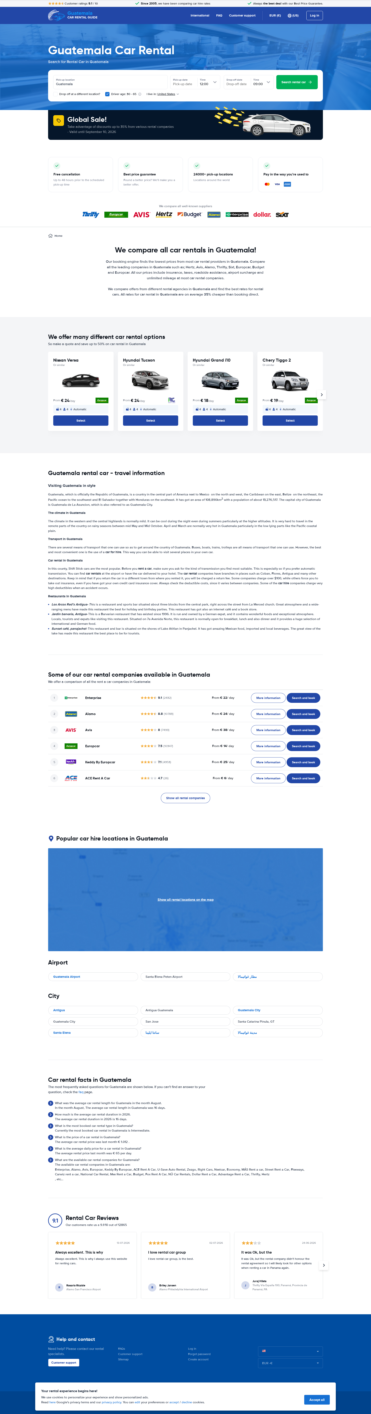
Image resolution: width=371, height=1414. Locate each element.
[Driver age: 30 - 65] (107, 94)
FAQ (219, 15)
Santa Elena (62, 1032)
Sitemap (123, 1359)
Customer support (242, 15)
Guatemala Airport (66, 976)
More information (268, 698)
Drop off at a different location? (79, 94)
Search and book (303, 698)
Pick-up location (65, 80)
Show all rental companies (185, 798)
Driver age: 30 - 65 (123, 94)
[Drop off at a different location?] (55, 94)
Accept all (317, 1399)
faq (81, 1092)
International (200, 15)
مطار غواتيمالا (247, 976)
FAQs (121, 1349)
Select (80, 420)
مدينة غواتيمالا (247, 1032)
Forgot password (199, 1354)
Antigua (59, 1010)
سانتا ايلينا (152, 1032)
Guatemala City (249, 1010)
